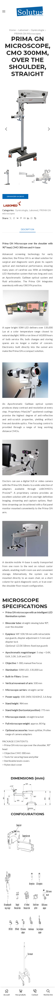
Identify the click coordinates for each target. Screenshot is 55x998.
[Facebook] (14, 218)
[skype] (34, 218)
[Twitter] (10, 218)
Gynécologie (37, 29)
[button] (6, 129)
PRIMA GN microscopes (27, 33)
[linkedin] (28, 218)
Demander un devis (15, 196)
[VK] (17, 218)
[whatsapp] (31, 218)
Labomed (23, 29)
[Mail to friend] (24, 218)
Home (12, 29)
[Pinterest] (21, 218)
